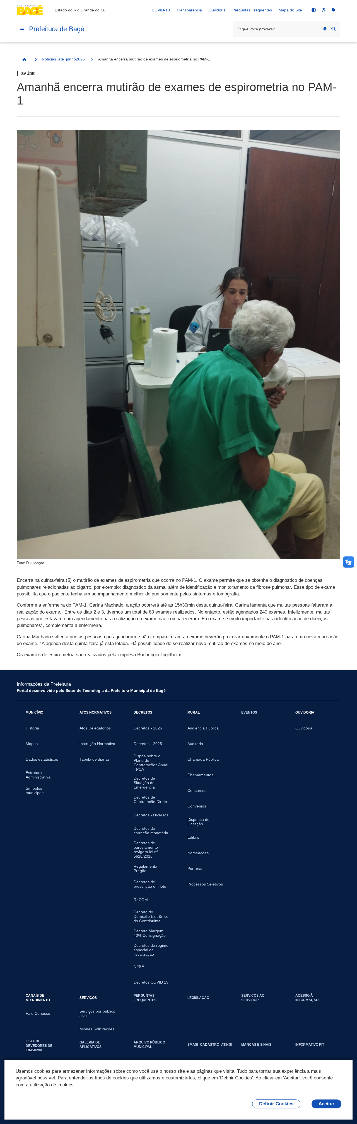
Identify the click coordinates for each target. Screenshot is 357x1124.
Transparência (189, 10)
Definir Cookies (276, 1103)
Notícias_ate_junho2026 (63, 59)
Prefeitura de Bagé (56, 29)
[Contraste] (313, 10)
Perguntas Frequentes (252, 10)
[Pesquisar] (333, 29)
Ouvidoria (217, 10)
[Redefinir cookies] (333, 10)
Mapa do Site (290, 10)
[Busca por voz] (324, 29)
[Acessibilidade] (323, 10)
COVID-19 (161, 10)
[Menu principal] (22, 29)
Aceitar (326, 1103)
